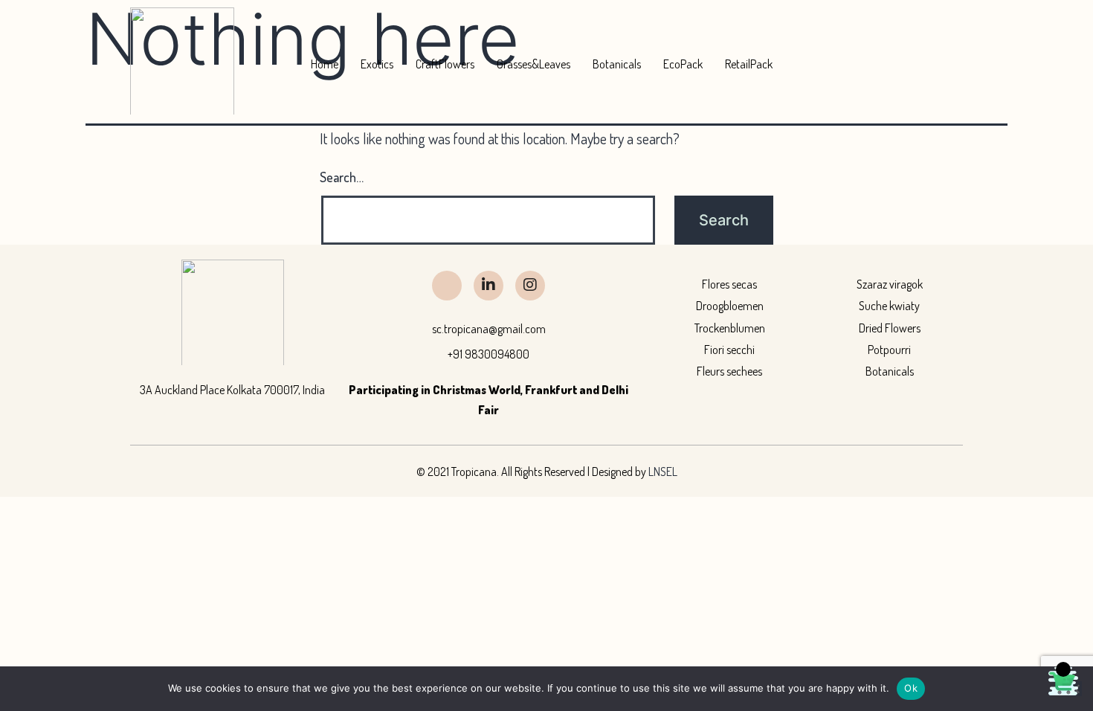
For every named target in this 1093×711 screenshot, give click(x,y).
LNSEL (662, 471)
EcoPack (683, 64)
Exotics (377, 64)
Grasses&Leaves (533, 64)
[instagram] (530, 285)
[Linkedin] (488, 285)
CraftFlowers (445, 64)
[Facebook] (447, 285)
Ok (911, 688)
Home (324, 64)
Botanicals (617, 64)
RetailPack (749, 64)
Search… (342, 177)
